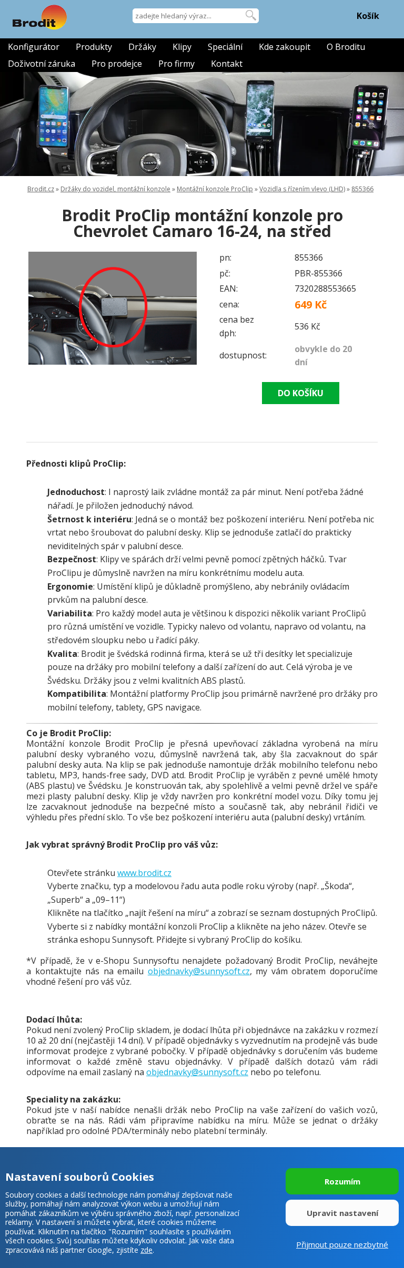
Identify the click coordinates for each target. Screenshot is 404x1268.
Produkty (94, 47)
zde (146, 1250)
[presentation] (47, 308)
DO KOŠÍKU (301, 393)
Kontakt (227, 63)
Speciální (225, 47)
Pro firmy (176, 63)
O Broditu (346, 47)
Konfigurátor (33, 47)
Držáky (142, 47)
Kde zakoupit (284, 47)
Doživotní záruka (41, 63)
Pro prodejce (117, 63)
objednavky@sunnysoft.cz (199, 971)
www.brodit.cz (144, 873)
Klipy (182, 47)
